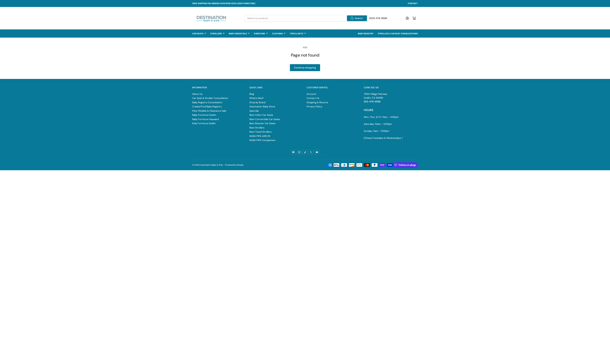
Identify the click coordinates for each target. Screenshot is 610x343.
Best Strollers (256, 127)
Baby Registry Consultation (207, 102)
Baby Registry (365, 33)
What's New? (256, 98)
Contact (413, 3)
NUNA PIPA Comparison (262, 140)
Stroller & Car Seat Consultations (398, 33)
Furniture (259, 33)
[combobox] (306, 18)
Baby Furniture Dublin (204, 115)
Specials (254, 110)
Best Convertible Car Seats (264, 119)
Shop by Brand (257, 102)
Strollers (216, 33)
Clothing (277, 33)
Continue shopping (305, 67)
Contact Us (313, 98)
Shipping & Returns (317, 102)
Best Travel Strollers (260, 131)
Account (311, 94)
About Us (197, 94)
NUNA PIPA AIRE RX (259, 136)
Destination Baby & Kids (211, 165)
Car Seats (197, 33)
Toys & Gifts (296, 33)
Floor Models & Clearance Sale (209, 110)
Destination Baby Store (262, 106)
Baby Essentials (238, 33)
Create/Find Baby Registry (207, 106)
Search (359, 18)
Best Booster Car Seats (262, 123)
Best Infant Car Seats (261, 115)
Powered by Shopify (234, 165)
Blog (251, 94)
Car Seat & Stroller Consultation (210, 98)
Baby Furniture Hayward (205, 119)
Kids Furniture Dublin (204, 123)
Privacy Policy (314, 106)
